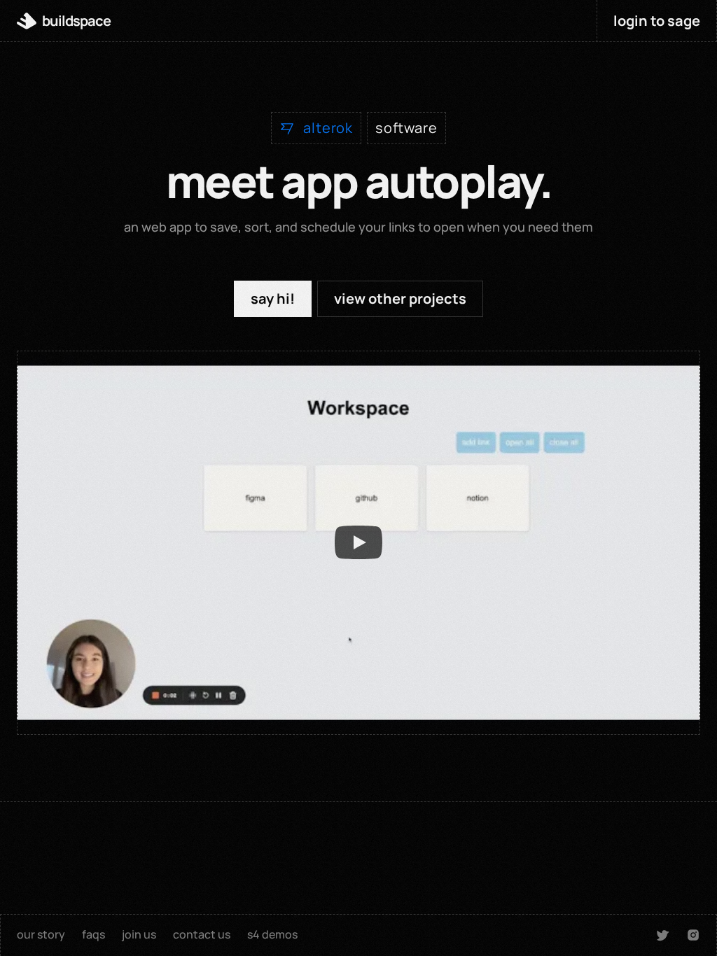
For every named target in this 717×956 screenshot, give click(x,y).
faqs (93, 934)
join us (139, 934)
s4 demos (272, 934)
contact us (201, 934)
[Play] (358, 542)
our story (41, 934)
